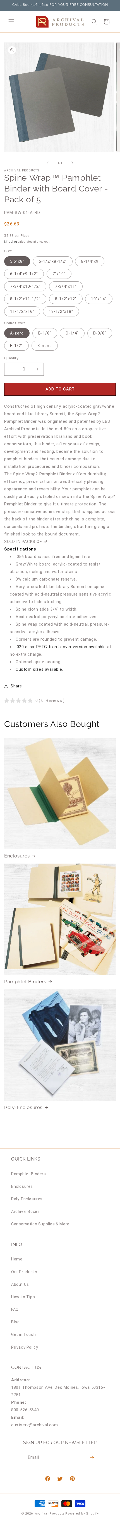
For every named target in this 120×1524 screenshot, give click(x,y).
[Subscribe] (92, 1457)
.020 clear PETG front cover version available (61, 646)
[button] (11, 22)
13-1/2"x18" (61, 311)
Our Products (24, 1272)
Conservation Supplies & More (40, 1224)
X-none (44, 345)
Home (16, 1259)
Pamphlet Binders (25, 981)
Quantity (11, 358)
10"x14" (99, 299)
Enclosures (17, 856)
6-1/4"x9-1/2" (24, 274)
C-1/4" (72, 333)
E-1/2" (16, 345)
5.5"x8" (17, 261)
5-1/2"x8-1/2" (53, 261)
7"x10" (59, 274)
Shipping (10, 241)
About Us (20, 1284)
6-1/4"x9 (90, 261)
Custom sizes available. (39, 669)
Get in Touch (23, 1334)
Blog (15, 1322)
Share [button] (16, 686)
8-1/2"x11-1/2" (25, 299)
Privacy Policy (24, 1347)
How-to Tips (23, 1297)
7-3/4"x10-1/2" (25, 286)
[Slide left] (48, 163)
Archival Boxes (25, 1211)
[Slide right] (72, 163)
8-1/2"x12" (66, 299)
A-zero (17, 333)
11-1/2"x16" (22, 311)
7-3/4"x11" (66, 286)
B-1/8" (44, 333)
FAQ (15, 1309)
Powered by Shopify (82, 1513)
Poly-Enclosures (23, 1107)
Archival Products (50, 1513)
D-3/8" (99, 333)
